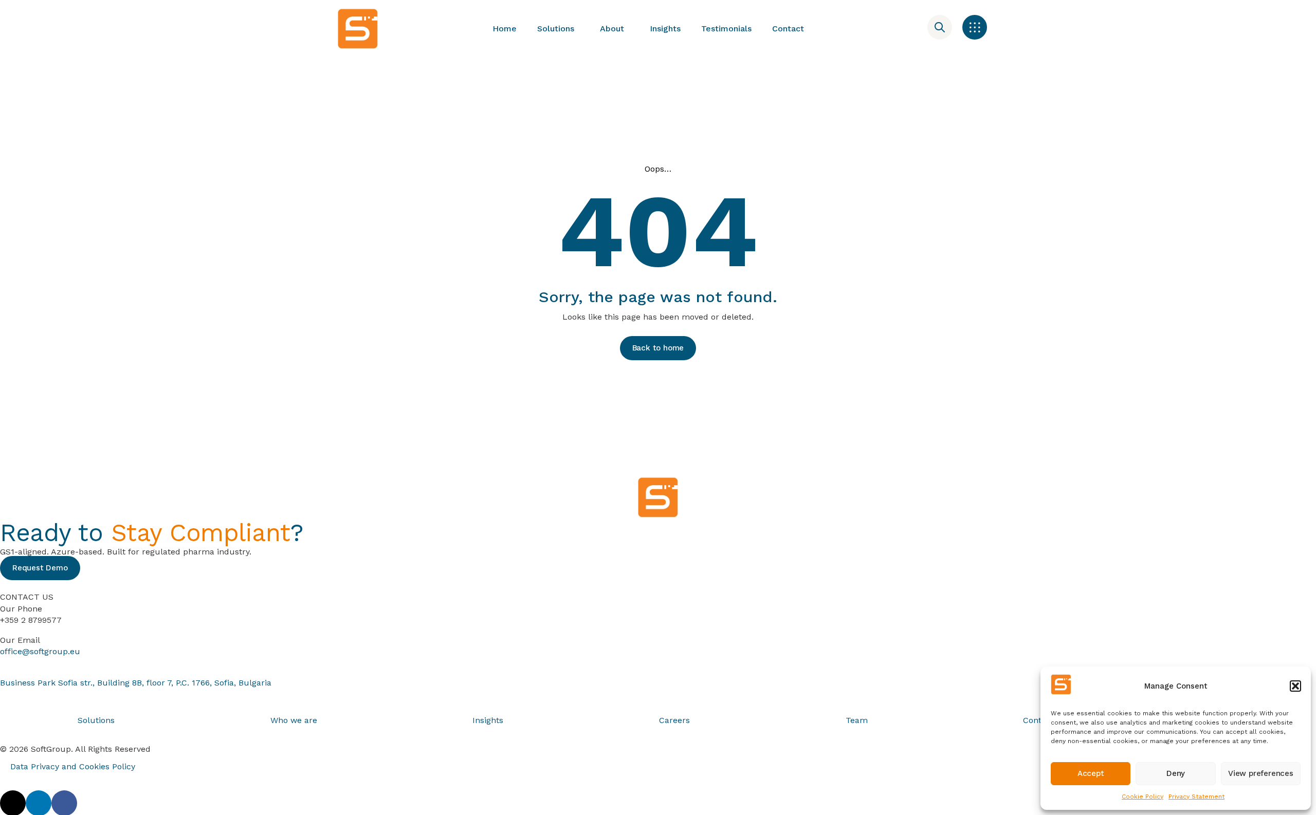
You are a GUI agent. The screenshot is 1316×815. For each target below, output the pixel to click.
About (612, 28)
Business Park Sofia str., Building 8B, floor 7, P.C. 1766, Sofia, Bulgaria (135, 683)
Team (857, 720)
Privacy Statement (1196, 796)
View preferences (1260, 773)
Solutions (555, 28)
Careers (674, 720)
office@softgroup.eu (40, 651)
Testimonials (726, 28)
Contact (788, 28)
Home (504, 28)
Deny (1175, 773)
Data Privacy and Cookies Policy (72, 766)
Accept (1090, 773)
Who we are (293, 720)
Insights (665, 28)
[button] (1295, 686)
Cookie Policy (1142, 796)
